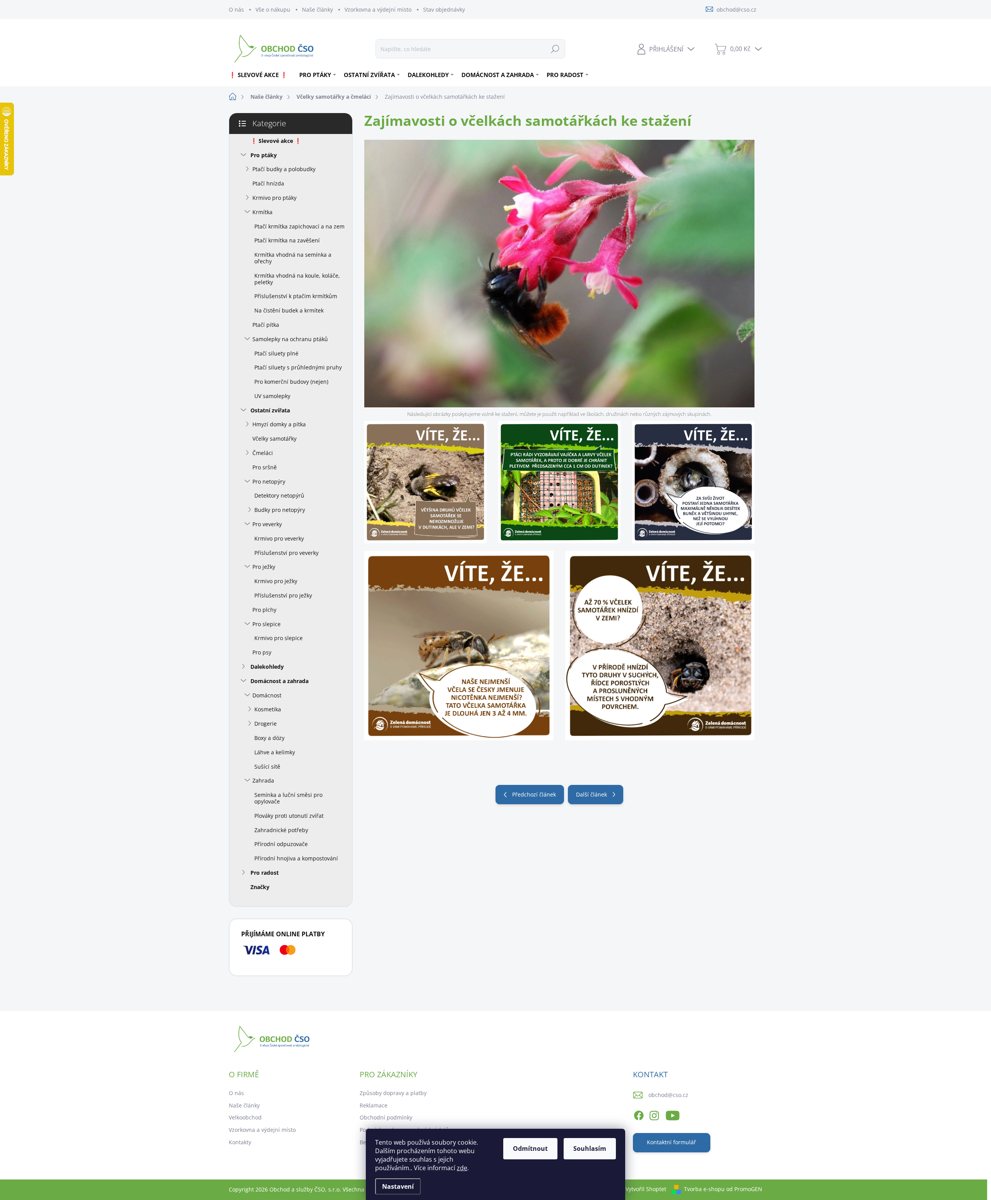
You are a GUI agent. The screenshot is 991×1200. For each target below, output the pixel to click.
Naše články (317, 9)
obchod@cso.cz (668, 1095)
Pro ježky (263, 566)
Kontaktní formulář (671, 1142)
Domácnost (266, 695)
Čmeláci (262, 453)
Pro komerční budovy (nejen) (291, 381)
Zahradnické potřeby (281, 830)
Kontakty (240, 1142)
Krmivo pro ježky (275, 581)
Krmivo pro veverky (279, 538)
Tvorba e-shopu (704, 1189)
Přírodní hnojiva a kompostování (296, 858)
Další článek (591, 794)
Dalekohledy (267, 666)
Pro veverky (267, 524)
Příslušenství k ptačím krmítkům (295, 296)
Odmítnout (530, 1148)
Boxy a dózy (269, 738)
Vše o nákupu (272, 9)
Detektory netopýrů (279, 495)
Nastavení (398, 1186)
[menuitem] (261, 74)
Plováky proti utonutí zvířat (289, 815)
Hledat (555, 48)
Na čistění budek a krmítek (289, 310)
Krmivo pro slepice (278, 638)
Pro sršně (264, 467)
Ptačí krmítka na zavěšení (287, 240)
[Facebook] (639, 1114)
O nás (236, 9)
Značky (259, 887)
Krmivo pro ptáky (274, 197)
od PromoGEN (744, 1189)
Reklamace (373, 1105)
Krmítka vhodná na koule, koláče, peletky (297, 279)
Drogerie (265, 723)
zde (462, 1168)
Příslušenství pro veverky (286, 552)
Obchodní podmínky (386, 1117)
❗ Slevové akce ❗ (275, 140)
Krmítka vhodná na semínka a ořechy (292, 258)
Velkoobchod (245, 1117)
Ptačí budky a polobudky (283, 169)
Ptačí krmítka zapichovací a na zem (299, 226)
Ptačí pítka (265, 324)
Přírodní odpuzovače (281, 844)
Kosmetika (267, 709)
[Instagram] (654, 1114)
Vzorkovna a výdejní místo (378, 9)
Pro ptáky (263, 155)
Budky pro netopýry (279, 509)
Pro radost (264, 872)
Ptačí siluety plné (276, 353)
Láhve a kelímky (274, 752)
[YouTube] (672, 1114)
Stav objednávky (444, 9)
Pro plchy (264, 609)
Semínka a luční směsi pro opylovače (288, 798)
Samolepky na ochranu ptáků (290, 339)
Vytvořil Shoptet (646, 1189)
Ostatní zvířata (270, 410)
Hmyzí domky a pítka (279, 424)
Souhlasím (589, 1148)
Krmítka (262, 212)
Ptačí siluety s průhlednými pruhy (298, 367)
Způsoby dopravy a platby (393, 1093)
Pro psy (261, 652)
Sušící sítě (267, 766)
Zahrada (263, 780)
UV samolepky (272, 396)
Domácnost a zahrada (279, 681)
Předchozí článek (534, 794)
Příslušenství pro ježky (283, 595)
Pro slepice (266, 624)
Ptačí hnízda (268, 183)
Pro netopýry (268, 481)
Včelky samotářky (274, 438)
